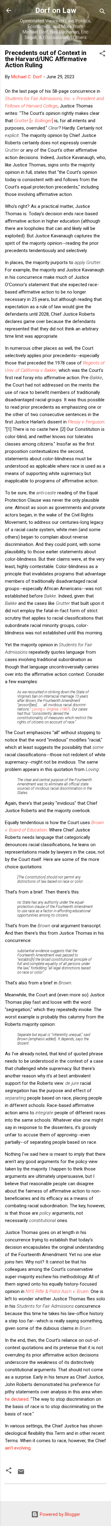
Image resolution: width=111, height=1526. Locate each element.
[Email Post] (21, 1474)
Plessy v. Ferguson (86, 422)
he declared (16, 1399)
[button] (102, 54)
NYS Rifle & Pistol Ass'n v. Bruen (57, 1291)
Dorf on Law (55, 10)
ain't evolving (18, 1448)
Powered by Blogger (59, 1514)
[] (33, 120)
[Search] (102, 12)
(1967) (51, 709)
